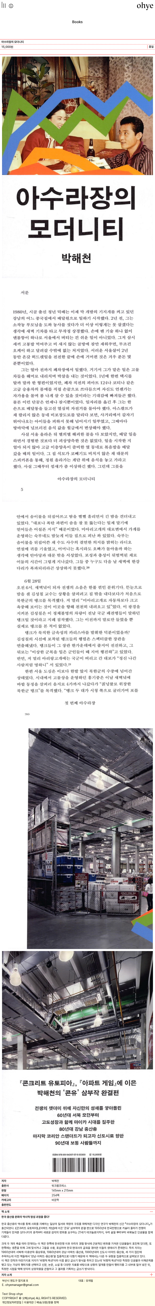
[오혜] (145, 6)
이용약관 (29, 1302)
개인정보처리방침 (11, 1302)
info (11, 6)
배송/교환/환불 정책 (48, 1302)
